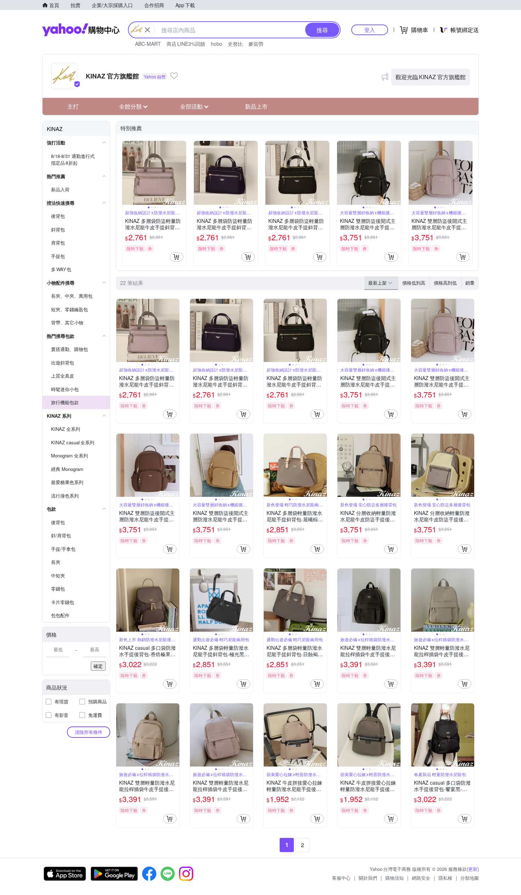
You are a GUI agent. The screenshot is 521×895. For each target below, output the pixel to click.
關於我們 (368, 877)
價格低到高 (413, 282)
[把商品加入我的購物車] (176, 257)
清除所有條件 (88, 732)
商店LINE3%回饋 (186, 43)
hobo (216, 43)
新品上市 (256, 106)
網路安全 (421, 877)
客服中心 (341, 877)
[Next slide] (181, 173)
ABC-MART (148, 43)
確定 (98, 666)
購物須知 (394, 877)
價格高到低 (445, 282)
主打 (73, 106)
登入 (369, 29)
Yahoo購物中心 (80, 29)
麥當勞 (255, 43)
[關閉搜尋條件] (147, 30)
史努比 (235, 43)
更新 (472, 869)
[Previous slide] (126, 173)
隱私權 (445, 877)
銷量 (470, 282)
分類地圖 (469, 877)
